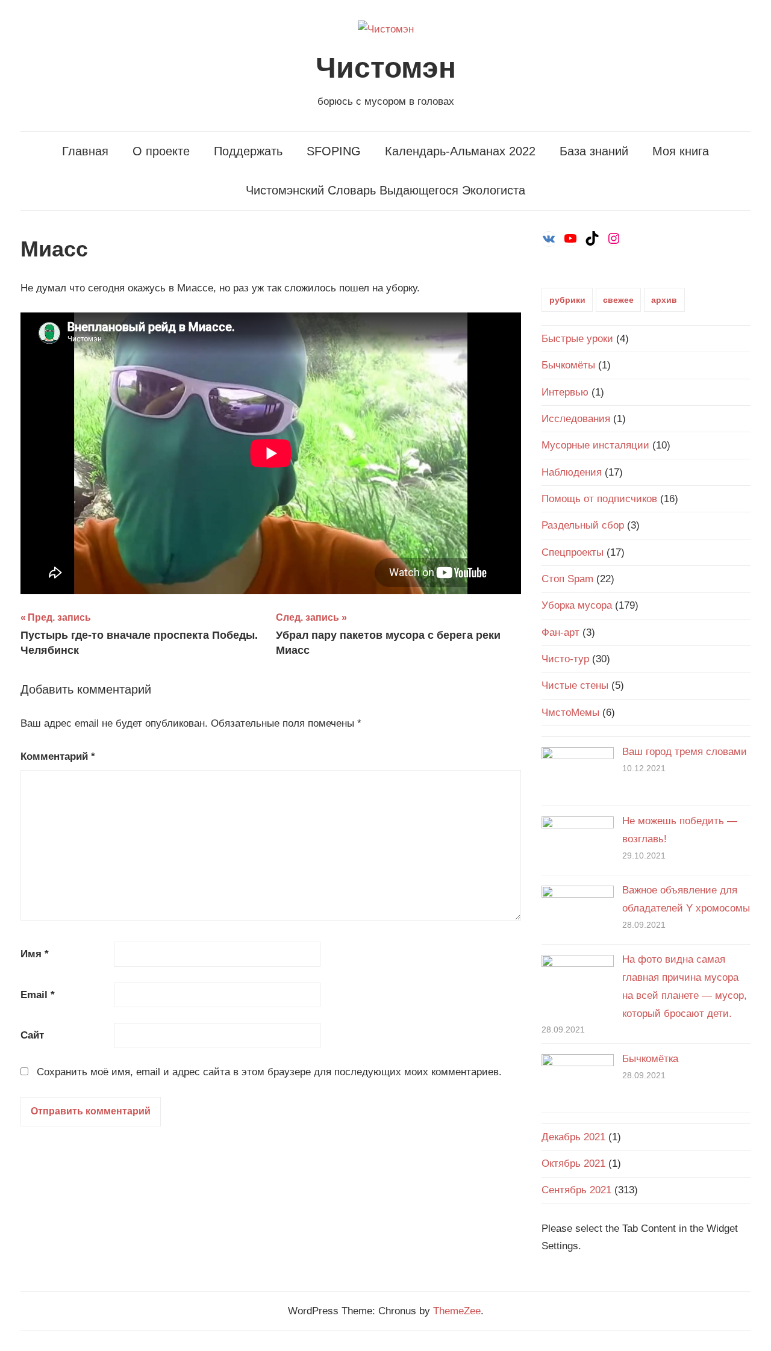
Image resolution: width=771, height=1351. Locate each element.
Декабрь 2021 (573, 1137)
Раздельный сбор (583, 525)
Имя (34, 954)
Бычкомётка (650, 1058)
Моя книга (680, 151)
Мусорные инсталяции (595, 445)
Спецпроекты (573, 552)
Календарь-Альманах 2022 (460, 151)
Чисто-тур (565, 659)
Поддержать (248, 151)
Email (37, 995)
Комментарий (57, 756)
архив (664, 300)
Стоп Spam (567, 579)
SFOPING (334, 151)
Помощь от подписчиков (599, 499)
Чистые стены (575, 685)
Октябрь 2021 (573, 1163)
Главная (85, 151)
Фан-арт (560, 632)
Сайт (32, 1035)
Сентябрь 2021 (576, 1190)
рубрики (567, 300)
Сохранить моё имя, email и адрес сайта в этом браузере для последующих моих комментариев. (269, 1072)
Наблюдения (572, 472)
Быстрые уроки (577, 338)
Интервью (565, 392)
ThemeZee (457, 1311)
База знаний (594, 151)
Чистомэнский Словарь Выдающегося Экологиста (385, 190)
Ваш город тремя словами (684, 751)
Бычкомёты (568, 365)
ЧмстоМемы (570, 712)
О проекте (161, 151)
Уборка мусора (577, 605)
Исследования (576, 418)
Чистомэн (386, 68)
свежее (618, 300)
